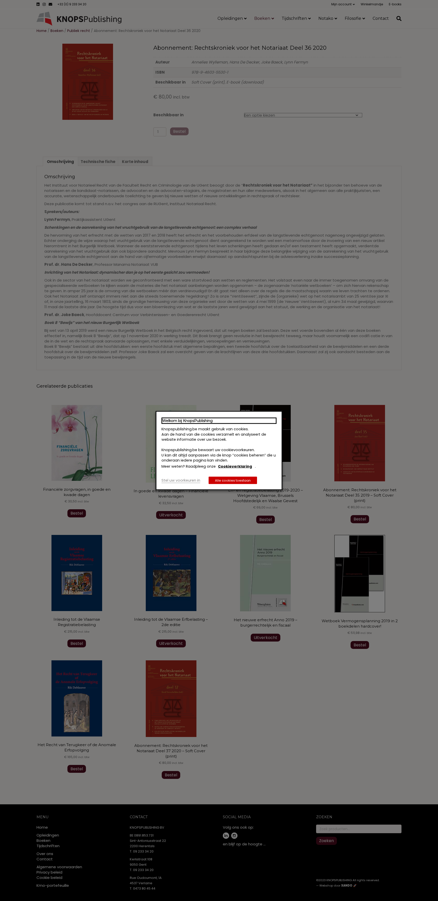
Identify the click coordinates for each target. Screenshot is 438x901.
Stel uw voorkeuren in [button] (180, 480)
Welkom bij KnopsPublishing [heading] (187, 420)
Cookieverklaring (235, 466)
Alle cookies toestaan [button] (233, 480)
